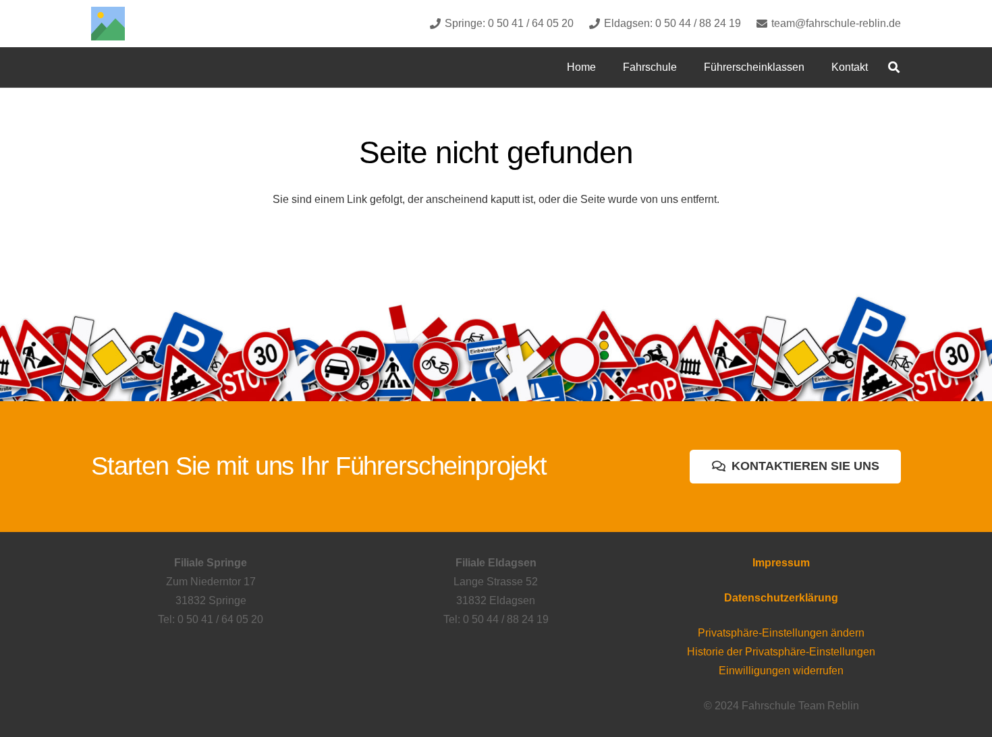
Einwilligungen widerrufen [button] (781, 670)
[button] (686, 67)
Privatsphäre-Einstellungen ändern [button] (781, 633)
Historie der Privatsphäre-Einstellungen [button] (781, 651)
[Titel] (108, 23)
